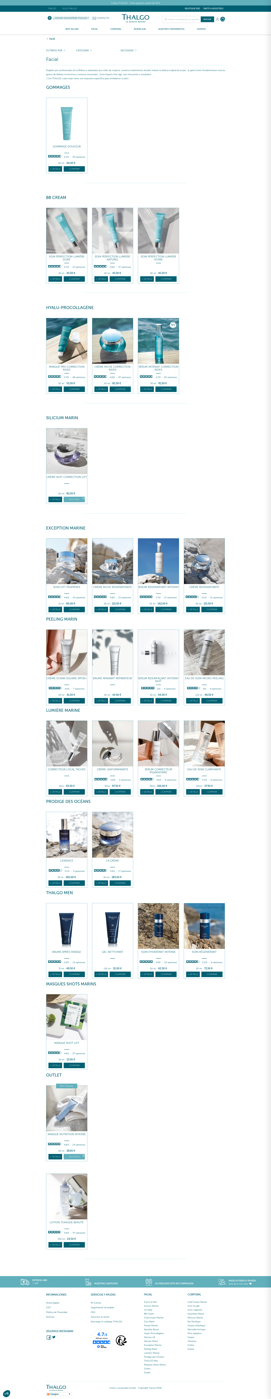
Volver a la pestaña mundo (122, 1388)
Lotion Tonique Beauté (67, 1222)
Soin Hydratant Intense (158, 951)
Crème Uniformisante (112, 769)
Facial (52, 38)
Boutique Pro (192, 8)
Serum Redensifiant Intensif (158, 587)
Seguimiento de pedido (102, 1307)
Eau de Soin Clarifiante (204, 769)
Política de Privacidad (56, 1312)
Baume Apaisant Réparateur (112, 678)
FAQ (93, 1312)
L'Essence (66, 860)
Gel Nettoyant (112, 951)
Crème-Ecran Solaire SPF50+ (66, 678)
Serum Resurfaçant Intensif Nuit (158, 680)
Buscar (207, 19)
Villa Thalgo (69, 8)
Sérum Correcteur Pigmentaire (158, 771)
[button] (6, 1393)
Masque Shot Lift (66, 1043)
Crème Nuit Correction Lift (66, 477)
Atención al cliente (100, 1317)
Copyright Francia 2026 (150, 1388)
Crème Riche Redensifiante (112, 587)
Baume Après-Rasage (66, 951)
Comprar (74, 169)
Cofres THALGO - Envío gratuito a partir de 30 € (135, 3)
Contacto (103, 18)
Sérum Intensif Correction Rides (158, 368)
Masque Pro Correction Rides (67, 368)
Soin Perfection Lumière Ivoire (158, 258)
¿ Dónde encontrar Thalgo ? (71, 18)
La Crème (112, 860)
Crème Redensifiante (204, 587)
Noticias (50, 1317)
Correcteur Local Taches (66, 769)
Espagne (54, 1394)
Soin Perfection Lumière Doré (67, 258)
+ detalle (55, 169)
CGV (48, 1307)
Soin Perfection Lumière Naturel (112, 258)
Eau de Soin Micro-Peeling (204, 678)
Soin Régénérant (204, 951)
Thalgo (52, 8)
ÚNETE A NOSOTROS (213, 8)
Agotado (74, 499)
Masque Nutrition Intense (67, 1134)
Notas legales (52, 1302)
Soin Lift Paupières (66, 587)
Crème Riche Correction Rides (112, 368)
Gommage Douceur (67, 146)
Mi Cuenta (96, 1302)
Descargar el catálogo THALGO (106, 1321)
